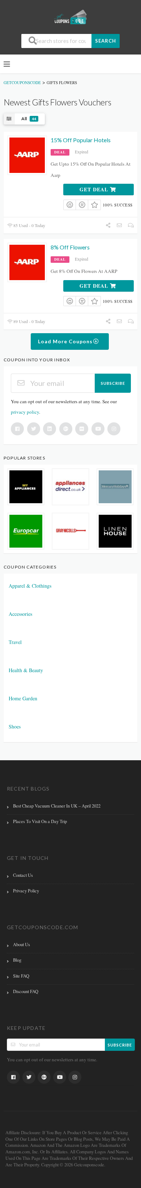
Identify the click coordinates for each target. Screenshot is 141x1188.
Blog (17, 960)
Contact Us (23, 875)
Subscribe (113, 383)
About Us (21, 944)
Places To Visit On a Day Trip (40, 821)
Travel (15, 642)
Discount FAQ (25, 991)
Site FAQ (21, 976)
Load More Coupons (66, 341)
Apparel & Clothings (30, 585)
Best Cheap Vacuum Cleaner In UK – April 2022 (57, 806)
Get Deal (95, 189)
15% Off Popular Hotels (81, 139)
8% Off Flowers (70, 247)
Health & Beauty (26, 670)
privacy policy (25, 412)
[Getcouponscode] (70, 17)
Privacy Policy (26, 891)
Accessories (20, 613)
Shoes (15, 726)
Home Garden (23, 698)
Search (105, 41)
